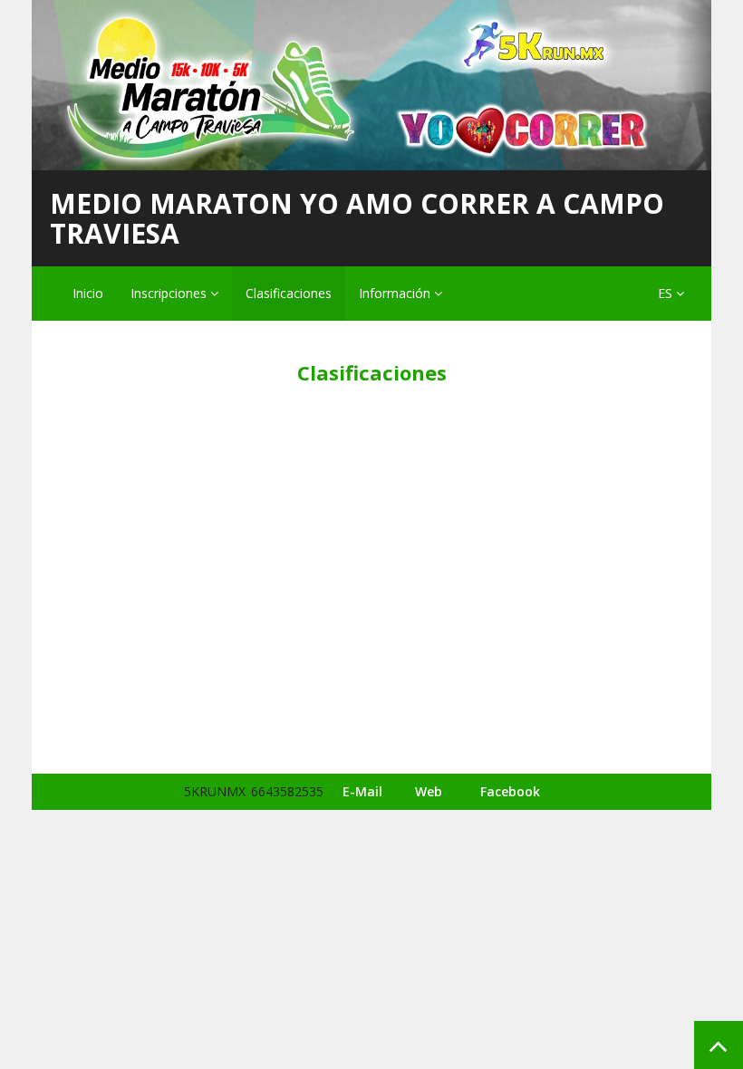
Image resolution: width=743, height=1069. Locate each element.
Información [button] (396, 293)
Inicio (87, 293)
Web (428, 791)
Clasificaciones (289, 293)
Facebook (510, 791)
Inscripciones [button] (170, 293)
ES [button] (667, 293)
